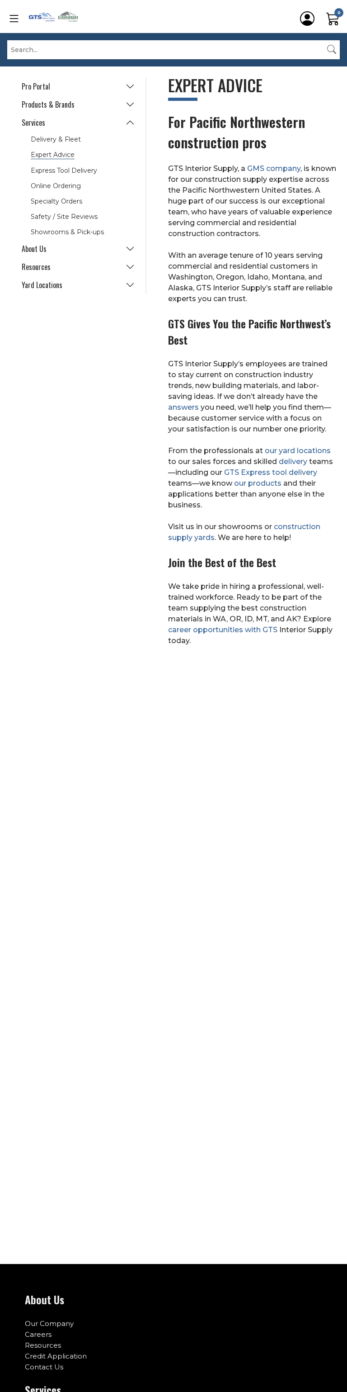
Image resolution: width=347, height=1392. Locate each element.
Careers (38, 1334)
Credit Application (56, 1356)
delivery (293, 461)
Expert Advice (53, 155)
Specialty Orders (56, 201)
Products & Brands (48, 104)
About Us (34, 248)
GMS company (273, 168)
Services (33, 122)
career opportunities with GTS (223, 629)
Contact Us (44, 1367)
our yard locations (298, 450)
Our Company (49, 1323)
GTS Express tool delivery (270, 472)
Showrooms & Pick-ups (67, 232)
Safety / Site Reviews (64, 217)
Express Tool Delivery (64, 170)
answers (183, 407)
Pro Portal (36, 86)
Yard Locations (42, 284)
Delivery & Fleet (56, 139)
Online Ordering (56, 186)
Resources (36, 266)
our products (257, 483)
